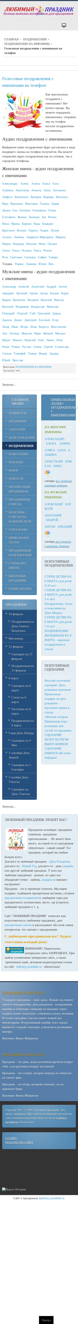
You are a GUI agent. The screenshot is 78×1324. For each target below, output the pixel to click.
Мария (6, 244)
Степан (6, 353)
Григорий (44, 313)
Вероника (16, 203)
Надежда (18, 244)
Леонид (14, 333)
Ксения (21, 230)
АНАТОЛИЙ (53, 515)
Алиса (46, 183)
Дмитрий (30, 320)
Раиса (37, 250)
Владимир (22, 306)
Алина (35, 183)
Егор (55, 320)
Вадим (6, 300)
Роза (5, 257)
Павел (50, 340)
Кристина (8, 230)
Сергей (48, 347)
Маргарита (46, 237)
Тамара (53, 257)
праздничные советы (18, 925)
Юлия (42, 264)
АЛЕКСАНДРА (55, 439)
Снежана (30, 257)
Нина (42, 244)
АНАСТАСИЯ (54, 461)
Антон (62, 286)
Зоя (44, 217)
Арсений (21, 293)
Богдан (54, 293)
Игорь (24, 327)
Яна (50, 264)
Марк (37, 333)
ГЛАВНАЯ (11, 39)
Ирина (15, 224)
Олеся (6, 250)
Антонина (59, 190)
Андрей (51, 286)
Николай (30, 340)
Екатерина (39, 210)
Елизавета (8, 217)
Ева (15, 210)
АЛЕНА (51, 443)
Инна (5, 224)
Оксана (52, 244)
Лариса (33, 230)
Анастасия (22, 190)
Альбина (7, 190)
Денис (18, 320)
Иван (14, 327)
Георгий (22, 313)
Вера (5, 203)
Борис (65, 293)
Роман (16, 347)
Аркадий (8, 293)
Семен (37, 347)
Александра (9, 183)
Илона (52, 217)
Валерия (36, 197)
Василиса (62, 197)
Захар (5, 327)
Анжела (36, 190)
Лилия (54, 230)
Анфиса (7, 197)
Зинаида (34, 217)
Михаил (60, 333)
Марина (60, 237)
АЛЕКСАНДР (54, 504)
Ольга (16, 250)
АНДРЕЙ (52, 520)
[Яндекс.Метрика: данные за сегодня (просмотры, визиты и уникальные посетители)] (14, 1190)
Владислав (38, 306)
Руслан (26, 347)
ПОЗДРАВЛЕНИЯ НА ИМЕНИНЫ (27, 44)
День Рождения (59, 861)
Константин (58, 327)
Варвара (48, 197)
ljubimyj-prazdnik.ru (29, 966)
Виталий (7, 306)
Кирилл (44, 327)
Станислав (62, 347)
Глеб (33, 313)
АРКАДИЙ (64, 526)
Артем (33, 293)
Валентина (21, 197)
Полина (27, 250)
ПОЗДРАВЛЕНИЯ (35, 39)
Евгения (25, 210)
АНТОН (50, 526)
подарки (47, 879)
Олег (41, 340)
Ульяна (19, 264)
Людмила (32, 237)
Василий (46, 300)
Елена (52, 210)
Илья (33, 327)
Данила (7, 320)
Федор (43, 353)
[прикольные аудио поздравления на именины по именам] (55, 481)
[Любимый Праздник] (39, 10)
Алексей (23, 286)
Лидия (44, 230)
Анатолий (37, 286)
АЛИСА (50, 450)
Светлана (16, 257)
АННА (57, 466)
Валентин (19, 300)
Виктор (59, 300)
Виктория (31, 203)
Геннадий (8, 313)
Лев (4, 333)
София (42, 257)
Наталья (31, 244)
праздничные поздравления (23, 898)
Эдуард (53, 353)
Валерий (33, 300)
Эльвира (31, 264)
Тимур (32, 353)
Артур (44, 293)
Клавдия (47, 224)
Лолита (7, 237)
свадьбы (67, 866)
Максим (26, 333)
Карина (26, 224)
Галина (44, 203)
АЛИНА (64, 443)
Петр (59, 340)
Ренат (6, 347)
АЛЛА (61, 450)
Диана (6, 210)
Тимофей (20, 353)
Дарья (55, 203)
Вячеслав (52, 306)
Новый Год (29, 866)
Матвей (48, 333)
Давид (56, 313)
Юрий (6, 360)
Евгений (44, 320)
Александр (9, 286)
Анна (47, 190)
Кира (37, 224)
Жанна (22, 217)
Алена (24, 183)
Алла (55, 183)
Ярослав (17, 360)
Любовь (19, 237)
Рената (47, 250)
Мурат (6, 340)
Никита (17, 340)
